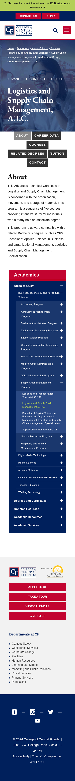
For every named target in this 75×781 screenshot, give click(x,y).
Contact (37, 162)
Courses (37, 144)
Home (11, 48)
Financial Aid (37, 7)
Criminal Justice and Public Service (37, 477)
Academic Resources (28, 517)
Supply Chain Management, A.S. (40, 429)
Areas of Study (39, 48)
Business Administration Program (39, 323)
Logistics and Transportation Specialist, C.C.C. (38, 395)
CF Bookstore (58, 3)
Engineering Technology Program (39, 330)
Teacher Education (28, 484)
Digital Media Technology (32, 455)
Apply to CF (37, 587)
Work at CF (38, 762)
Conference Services (25, 647)
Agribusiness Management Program (35, 313)
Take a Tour (37, 596)
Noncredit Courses (26, 508)
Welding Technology (29, 492)
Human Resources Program (36, 436)
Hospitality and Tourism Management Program (34, 445)
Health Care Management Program (40, 356)
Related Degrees (27, 153)
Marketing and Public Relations (31, 669)
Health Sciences (27, 462)
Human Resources (23, 660)
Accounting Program (32, 304)
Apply (51, 16)
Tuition (57, 153)
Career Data (46, 135)
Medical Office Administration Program (37, 365)
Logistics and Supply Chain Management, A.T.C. (37, 405)
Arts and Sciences (28, 470)
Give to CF (37, 615)
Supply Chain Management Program (36, 384)
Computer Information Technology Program (39, 347)
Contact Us (28, 16)
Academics (23, 48)
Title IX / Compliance (46, 756)
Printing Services (22, 677)
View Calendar (37, 606)
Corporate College (23, 652)
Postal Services (21, 673)
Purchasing (19, 681)
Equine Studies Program (34, 337)
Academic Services (26, 525)
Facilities (17, 656)
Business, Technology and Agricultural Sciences (39, 295)
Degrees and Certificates (30, 500)
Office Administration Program (37, 375)
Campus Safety (21, 643)
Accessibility (20, 756)
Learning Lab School (25, 664)
